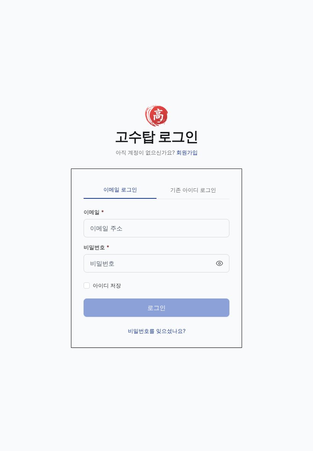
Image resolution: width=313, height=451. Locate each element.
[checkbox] (87, 285)
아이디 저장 (107, 285)
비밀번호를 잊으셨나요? (157, 331)
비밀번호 (94, 247)
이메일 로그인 (120, 189)
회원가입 (187, 152)
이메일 (92, 212)
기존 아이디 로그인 (193, 190)
